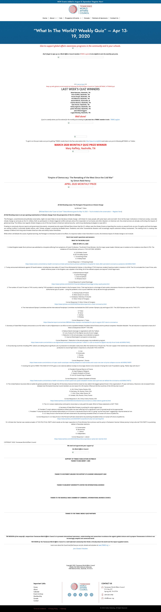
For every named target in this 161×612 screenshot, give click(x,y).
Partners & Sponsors (100, 18)
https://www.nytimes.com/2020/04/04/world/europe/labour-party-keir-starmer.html (80, 439)
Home (45, 18)
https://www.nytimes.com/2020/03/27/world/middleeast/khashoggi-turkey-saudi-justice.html (80, 284)
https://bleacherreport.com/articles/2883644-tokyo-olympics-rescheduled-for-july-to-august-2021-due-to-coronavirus (80, 322)
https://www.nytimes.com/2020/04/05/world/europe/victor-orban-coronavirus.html (80, 304)
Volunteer (85, 548)
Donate (87, 18)
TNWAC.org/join (85, 54)
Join (60, 18)
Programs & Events (72, 18)
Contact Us (114, 18)
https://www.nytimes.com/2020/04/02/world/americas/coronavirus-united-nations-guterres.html (80, 401)
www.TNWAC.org (103, 545)
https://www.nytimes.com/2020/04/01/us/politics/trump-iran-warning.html (80, 419)
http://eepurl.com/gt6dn (93, 141)
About (52, 18)
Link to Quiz (80, 84)
